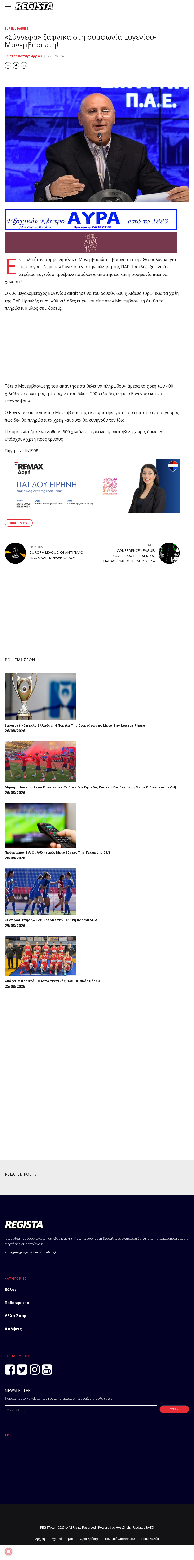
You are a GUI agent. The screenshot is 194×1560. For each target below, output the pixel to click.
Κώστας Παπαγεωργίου (23, 56)
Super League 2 (16, 29)
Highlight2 (18, 523)
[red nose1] (91, 252)
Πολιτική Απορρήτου (120, 1539)
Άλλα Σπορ (15, 1315)
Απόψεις (13, 1328)
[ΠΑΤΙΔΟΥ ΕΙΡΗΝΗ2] (92, 512)
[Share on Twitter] (16, 65)
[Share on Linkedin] (24, 65)
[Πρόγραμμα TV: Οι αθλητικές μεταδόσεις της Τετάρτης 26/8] (40, 825)
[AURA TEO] (91, 228)
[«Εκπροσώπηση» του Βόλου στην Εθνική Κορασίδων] (40, 891)
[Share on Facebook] (8, 65)
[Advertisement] (92, 349)
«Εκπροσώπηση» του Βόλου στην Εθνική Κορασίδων (51, 920)
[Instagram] (35, 1369)
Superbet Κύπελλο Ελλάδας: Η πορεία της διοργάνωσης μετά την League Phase (75, 725)
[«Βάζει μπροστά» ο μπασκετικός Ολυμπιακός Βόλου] (40, 956)
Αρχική (40, 1539)
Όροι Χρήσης (89, 1539)
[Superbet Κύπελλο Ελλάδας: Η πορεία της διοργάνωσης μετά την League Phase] (40, 696)
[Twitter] (22, 1369)
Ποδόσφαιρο (17, 1302)
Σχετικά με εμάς (62, 1539)
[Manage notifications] (8, 1551)
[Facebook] (10, 1369)
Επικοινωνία (150, 1539)
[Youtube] (47, 1369)
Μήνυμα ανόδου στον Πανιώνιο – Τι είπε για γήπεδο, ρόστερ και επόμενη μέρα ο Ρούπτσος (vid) (90, 787)
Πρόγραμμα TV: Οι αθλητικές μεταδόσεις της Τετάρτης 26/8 (57, 852)
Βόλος (11, 1289)
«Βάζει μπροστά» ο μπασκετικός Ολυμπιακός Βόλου (52, 981)
